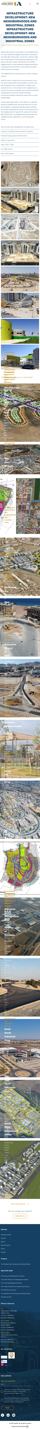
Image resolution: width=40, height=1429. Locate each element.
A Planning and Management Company (12, 1276)
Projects (3, 1238)
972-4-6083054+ (8, 1327)
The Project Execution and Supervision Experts (15, 1286)
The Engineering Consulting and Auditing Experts (15, 1264)
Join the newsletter (8, 1381)
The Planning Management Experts (11, 1283)
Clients (3, 1242)
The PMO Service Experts (8, 1290)
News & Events (5, 1245)
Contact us (20, 1216)
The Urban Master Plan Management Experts (14, 1279)
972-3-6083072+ (8, 1339)
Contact (3, 1252)
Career (3, 1248)
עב (30, 4)
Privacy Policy (18, 1393)
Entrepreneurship (6, 1297)
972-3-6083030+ (8, 1315)
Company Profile (6, 1235)
